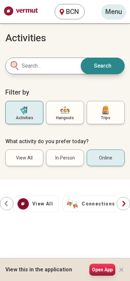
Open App (102, 269)
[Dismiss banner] (121, 269)
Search (102, 66)
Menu (113, 12)
